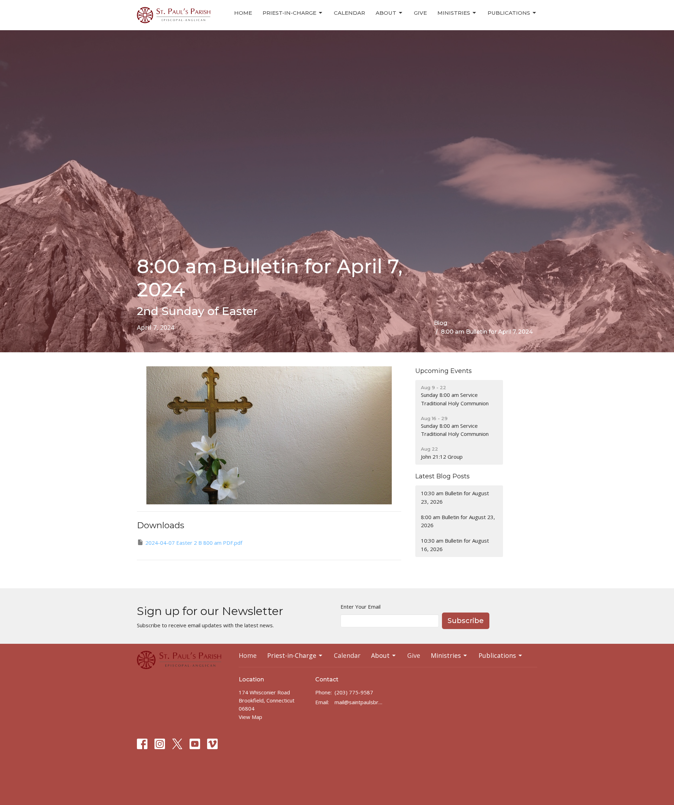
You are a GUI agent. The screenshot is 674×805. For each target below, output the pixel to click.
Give (420, 12)
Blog (440, 323)
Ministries (453, 12)
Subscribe (466, 620)
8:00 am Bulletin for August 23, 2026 (458, 521)
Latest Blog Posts (442, 476)
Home (243, 12)
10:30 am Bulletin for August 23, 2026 (455, 497)
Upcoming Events (443, 371)
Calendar (349, 12)
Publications (509, 12)
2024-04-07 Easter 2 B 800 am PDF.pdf (193, 542)
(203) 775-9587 (354, 692)
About (386, 12)
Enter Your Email (361, 606)
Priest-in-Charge (289, 12)
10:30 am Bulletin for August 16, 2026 (455, 544)
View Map (250, 716)
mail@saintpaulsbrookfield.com (360, 702)
